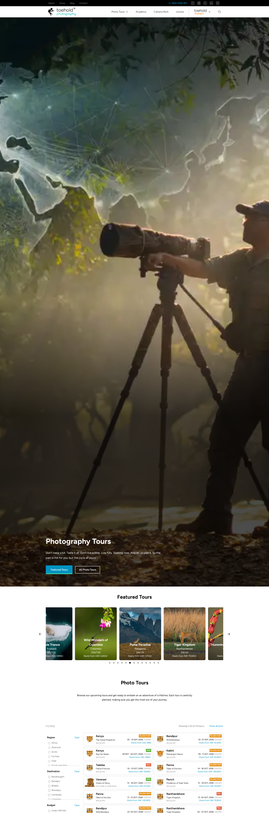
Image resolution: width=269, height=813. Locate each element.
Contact (83, 3)
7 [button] (134, 663)
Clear (77, 737)
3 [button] (118, 663)
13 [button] (158, 663)
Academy (141, 11)
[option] (68, 633)
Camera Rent (161, 11)
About (51, 3)
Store (62, 3)
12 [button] (154, 663)
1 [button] (110, 663)
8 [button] (138, 663)
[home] (62, 11)
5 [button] (126, 663)
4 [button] (122, 663)
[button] (120, 11)
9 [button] (142, 663)
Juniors (180, 11)
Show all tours (216, 726)
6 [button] (130, 663)
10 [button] (146, 663)
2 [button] (114, 663)
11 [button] (150, 663)
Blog (72, 3)
